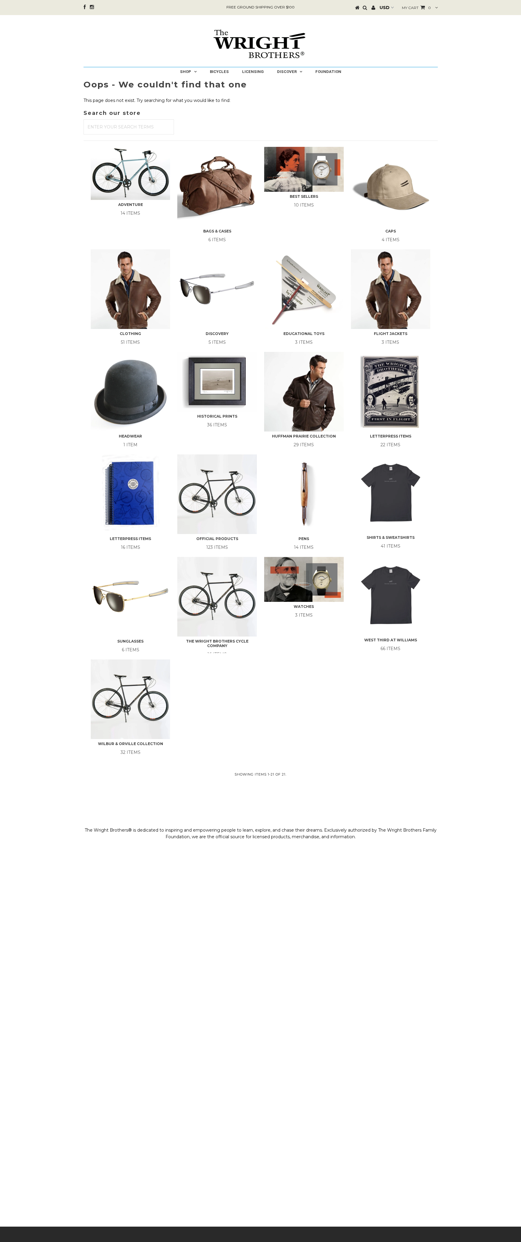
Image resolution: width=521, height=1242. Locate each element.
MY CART (416, 7)
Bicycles (219, 71)
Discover (287, 71)
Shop (185, 71)
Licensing (253, 71)
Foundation (328, 71)
